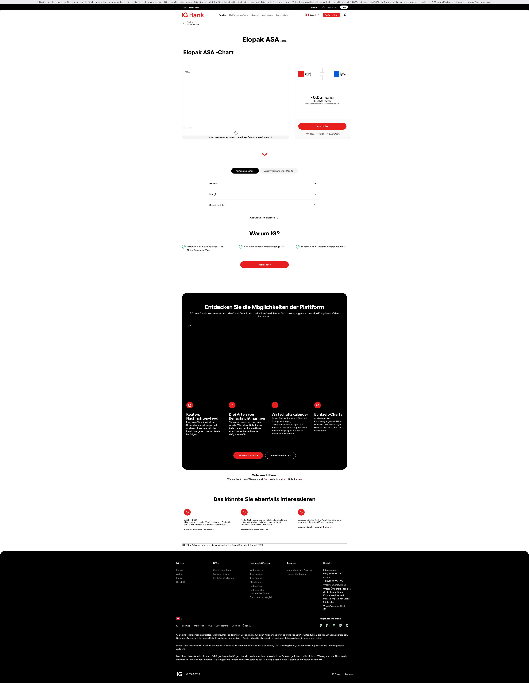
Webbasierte (256, 570)
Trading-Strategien (296, 574)
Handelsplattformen (260, 563)
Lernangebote (282, 15)
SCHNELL (310, 134)
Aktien (179, 574)
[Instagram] (328, 625)
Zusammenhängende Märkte (278, 170)
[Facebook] (321, 625)
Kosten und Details (245, 170)
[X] (334, 625)
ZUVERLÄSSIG (334, 134)
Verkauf (308, 73)
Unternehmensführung (334, 584)
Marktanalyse (267, 15)
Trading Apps (256, 574)
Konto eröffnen (331, 15)
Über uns (254, 15)
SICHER (321, 134)
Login (344, 7)
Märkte (180, 563)
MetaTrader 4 (257, 582)
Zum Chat (340, 606)
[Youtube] (341, 625)
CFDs (215, 563)
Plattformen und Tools (238, 15)
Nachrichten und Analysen (300, 570)
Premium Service (221, 574)
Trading (222, 15)
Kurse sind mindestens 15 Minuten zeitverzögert (322, 103)
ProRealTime (256, 586)
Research (291, 563)
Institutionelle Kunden (224, 578)
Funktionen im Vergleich (262, 597)
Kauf (342, 73)
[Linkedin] (347, 625)
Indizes (179, 570)
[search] (345, 15)
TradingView (256, 578)
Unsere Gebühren (222, 570)
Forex (179, 578)
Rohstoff (180, 582)
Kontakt (327, 563)
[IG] (193, 15)
